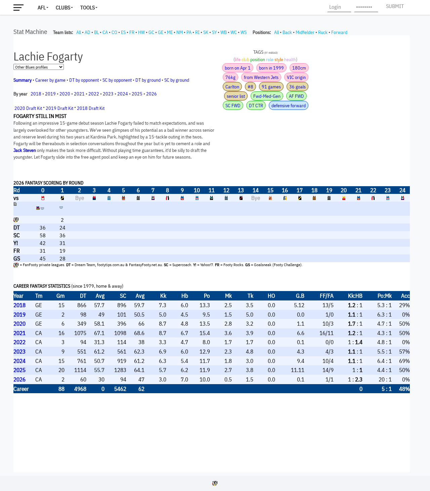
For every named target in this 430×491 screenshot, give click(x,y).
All (78, 32)
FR (131, 32)
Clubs (63, 7)
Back (287, 32)
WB (223, 32)
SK (205, 32)
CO (114, 32)
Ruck (323, 32)
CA (105, 32)
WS (244, 32)
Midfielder (305, 32)
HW (141, 32)
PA (188, 32)
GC (151, 32)
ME (170, 32)
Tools (87, 7)
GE (160, 32)
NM (179, 32)
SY (214, 32)
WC (233, 32)
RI (197, 32)
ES (123, 32)
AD (87, 32)
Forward (339, 32)
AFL (42, 7)
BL (96, 32)
